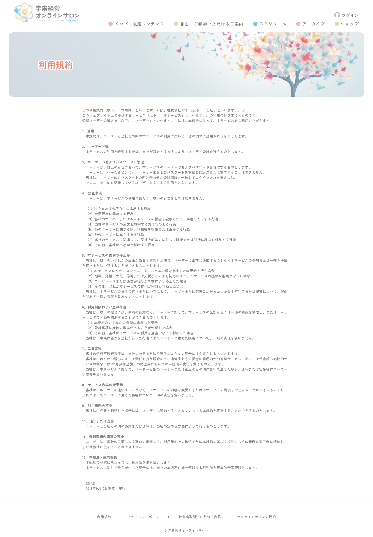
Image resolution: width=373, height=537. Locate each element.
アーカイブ (313, 24)
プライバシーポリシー (145, 516)
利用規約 (104, 516)
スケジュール (272, 24)
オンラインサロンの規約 (256, 516)
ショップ (350, 24)
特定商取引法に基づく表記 (200, 516)
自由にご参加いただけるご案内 (211, 24)
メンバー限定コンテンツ (139, 24)
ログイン (350, 15)
